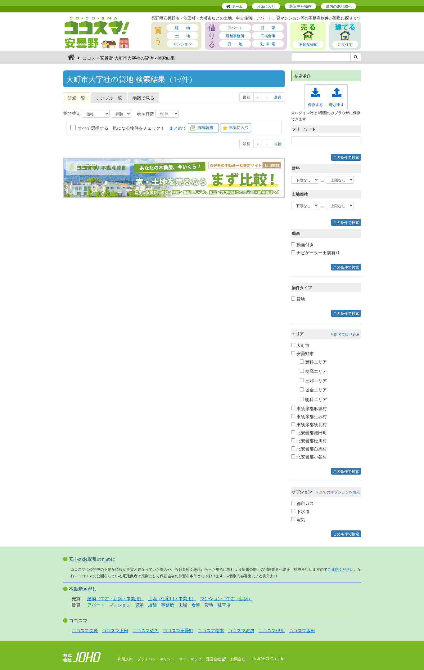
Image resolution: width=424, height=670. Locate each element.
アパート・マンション (109, 604)
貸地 (300, 299)
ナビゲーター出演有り (317, 252)
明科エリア (315, 399)
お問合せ (237, 658)
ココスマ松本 (211, 630)
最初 (246, 97)
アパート (235, 27)
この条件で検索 (346, 157)
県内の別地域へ (339, 6)
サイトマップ (190, 658)
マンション (182, 43)
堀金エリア (315, 389)
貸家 (139, 604)
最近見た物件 (300, 6)
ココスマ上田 (115, 630)
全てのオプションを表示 (339, 491)
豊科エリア (315, 362)
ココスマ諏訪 (241, 630)
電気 (300, 519)
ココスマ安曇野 (178, 630)
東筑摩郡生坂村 (311, 416)
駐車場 (224, 604)
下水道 (302, 511)
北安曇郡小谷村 (311, 456)
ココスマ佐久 (146, 630)
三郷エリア (315, 380)
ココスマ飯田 (302, 630)
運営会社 (214, 658)
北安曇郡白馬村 (311, 448)
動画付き (304, 244)
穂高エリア (315, 371)
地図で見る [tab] (143, 98)
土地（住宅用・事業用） (172, 598)
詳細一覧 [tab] (76, 98)
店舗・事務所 (161, 604)
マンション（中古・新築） (226, 598)
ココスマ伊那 (272, 630)
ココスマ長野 (85, 630)
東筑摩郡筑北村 (311, 424)
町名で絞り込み (346, 334)
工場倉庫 (267, 35)
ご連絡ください (340, 569)
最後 (278, 97)
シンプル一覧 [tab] (109, 98)
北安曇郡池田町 (311, 432)
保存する (315, 104)
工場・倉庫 (189, 604)
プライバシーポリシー (155, 658)
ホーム (237, 6)
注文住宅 (345, 44)
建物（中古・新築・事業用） (115, 598)
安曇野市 (304, 353)
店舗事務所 (235, 35)
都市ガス (304, 503)
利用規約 (125, 658)
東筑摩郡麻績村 (311, 408)
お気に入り (266, 6)
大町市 (302, 345)
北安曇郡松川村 (311, 440)
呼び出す (336, 104)
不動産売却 (308, 44)
